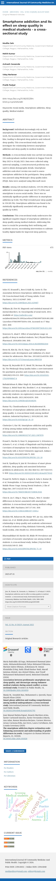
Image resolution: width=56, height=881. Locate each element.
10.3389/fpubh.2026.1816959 (15, 690)
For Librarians (9, 776)
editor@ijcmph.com (36, 871)
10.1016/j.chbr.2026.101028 (15, 738)
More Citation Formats (16, 607)
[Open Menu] (2, 2)
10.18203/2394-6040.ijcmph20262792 (19, 710)
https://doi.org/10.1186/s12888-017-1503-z (20, 511)
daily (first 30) (40, 271)
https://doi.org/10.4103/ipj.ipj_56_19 (18, 419)
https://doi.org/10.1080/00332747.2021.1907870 (23, 435)
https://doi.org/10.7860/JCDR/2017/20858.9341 (22, 492)
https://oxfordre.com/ (23, 315)
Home (5, 12)
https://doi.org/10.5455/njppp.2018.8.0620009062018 (25, 344)
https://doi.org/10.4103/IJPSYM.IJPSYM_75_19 (22, 548)
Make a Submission (15, 751)
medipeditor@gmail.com (16, 871)
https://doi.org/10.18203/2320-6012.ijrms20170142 (30, 473)
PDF (8, 559)
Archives (14, 12)
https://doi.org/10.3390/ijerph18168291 (19, 400)
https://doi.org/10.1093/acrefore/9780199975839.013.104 (27, 328)
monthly (50, 271)
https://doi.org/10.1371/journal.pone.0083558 (22, 359)
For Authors (9, 772)
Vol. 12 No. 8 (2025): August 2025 (34, 12)
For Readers (9, 768)
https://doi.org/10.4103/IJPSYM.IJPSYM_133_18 (22, 457)
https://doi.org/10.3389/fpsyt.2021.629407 (20, 302)
